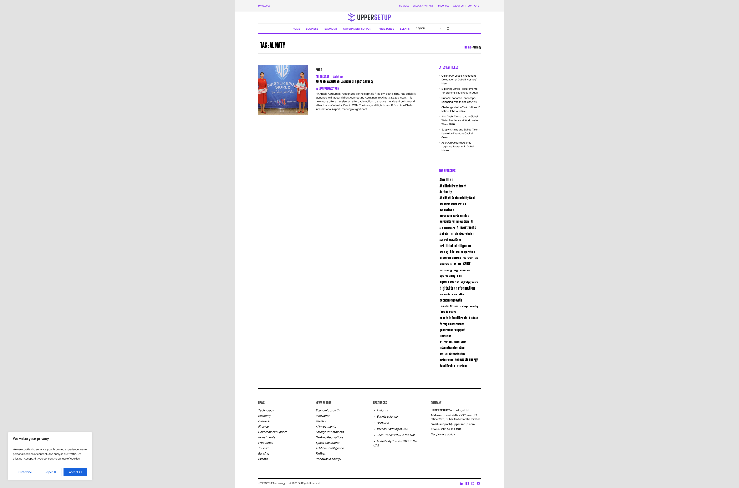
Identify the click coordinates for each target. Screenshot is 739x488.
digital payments (469, 282)
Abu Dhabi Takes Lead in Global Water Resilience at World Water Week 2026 (460, 120)
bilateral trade (470, 258)
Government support (272, 432)
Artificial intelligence (330, 448)
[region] (50, 456)
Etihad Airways (448, 312)
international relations (453, 347)
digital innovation (449, 282)
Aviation (338, 76)
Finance (263, 426)
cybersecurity (447, 276)
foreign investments (452, 323)
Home (467, 46)
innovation (445, 336)
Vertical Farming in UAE (392, 429)
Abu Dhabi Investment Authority (453, 188)
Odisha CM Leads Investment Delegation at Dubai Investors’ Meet (459, 79)
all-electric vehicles (462, 233)
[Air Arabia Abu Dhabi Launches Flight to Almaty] (283, 90)
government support (453, 329)
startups (462, 365)
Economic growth (327, 410)
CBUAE (467, 263)
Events (263, 459)
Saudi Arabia (447, 365)
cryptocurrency (462, 270)
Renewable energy (328, 459)
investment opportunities (452, 353)
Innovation (323, 416)
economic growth (451, 299)
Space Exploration (328, 443)
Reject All (50, 472)
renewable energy (466, 359)
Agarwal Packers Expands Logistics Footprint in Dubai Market (457, 146)
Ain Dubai (444, 233)
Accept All (75, 472)
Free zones (265, 443)
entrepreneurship (469, 306)
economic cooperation (452, 294)
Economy (264, 416)
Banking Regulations (329, 437)
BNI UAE (457, 264)
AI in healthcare (447, 227)
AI (472, 221)
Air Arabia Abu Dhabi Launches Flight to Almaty (344, 81)
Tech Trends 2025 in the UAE (396, 435)
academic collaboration (453, 204)
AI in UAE (383, 423)
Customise (25, 472)
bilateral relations (450, 258)
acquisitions (447, 209)
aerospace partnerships (454, 215)
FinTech (473, 318)
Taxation (321, 421)
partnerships (446, 359)
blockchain (446, 264)
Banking (263, 453)
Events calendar (388, 416)
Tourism (263, 448)
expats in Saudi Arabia (453, 317)
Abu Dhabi (447, 179)
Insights (382, 410)
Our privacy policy (443, 434)
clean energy (446, 270)
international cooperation (453, 341)
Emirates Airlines (449, 306)
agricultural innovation (454, 221)
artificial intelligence (455, 245)
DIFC (459, 276)
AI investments (466, 227)
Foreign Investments (330, 432)
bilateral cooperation (462, 251)
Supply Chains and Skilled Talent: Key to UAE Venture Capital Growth (460, 133)
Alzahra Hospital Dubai (450, 239)
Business (264, 421)
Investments (266, 437)
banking (444, 252)
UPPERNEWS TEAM (329, 88)
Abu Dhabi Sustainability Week (457, 197)
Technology (266, 410)
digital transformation (457, 288)
